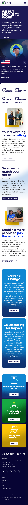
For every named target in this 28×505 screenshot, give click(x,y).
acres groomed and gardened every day (7, 101)
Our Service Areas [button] (10, 199)
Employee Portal (6, 488)
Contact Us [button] (14, 419)
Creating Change (14, 277)
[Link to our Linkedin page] (11, 471)
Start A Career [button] (7, 159)
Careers (4, 483)
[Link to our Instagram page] (7, 471)
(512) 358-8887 (10, 466)
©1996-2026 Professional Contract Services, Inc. (11, 498)
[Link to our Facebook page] (3, 471)
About (3, 485)
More (3, 477)
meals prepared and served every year (7, 92)
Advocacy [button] (14, 310)
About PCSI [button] (5, 77)
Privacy (4, 495)
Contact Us (5, 480)
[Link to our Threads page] (19, 471)
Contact (4, 458)
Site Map (14, 495)
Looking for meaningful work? (14, 387)
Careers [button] (14, 394)
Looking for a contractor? (14, 437)
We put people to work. (13, 453)
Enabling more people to (13, 233)
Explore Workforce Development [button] (9, 260)
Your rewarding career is (14, 133)
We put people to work (10, 14)
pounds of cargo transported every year (20, 101)
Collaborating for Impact (14, 326)
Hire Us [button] (14, 444)
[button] (25, 62)
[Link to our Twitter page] (15, 471)
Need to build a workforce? (14, 412)
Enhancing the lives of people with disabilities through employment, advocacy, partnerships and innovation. (13, 27)
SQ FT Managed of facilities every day (20, 92)
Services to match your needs (10, 171)
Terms (8, 495)
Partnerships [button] (14, 361)
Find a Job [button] (5, 37)
